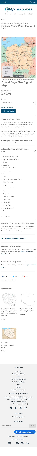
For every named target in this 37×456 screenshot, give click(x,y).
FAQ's (18, 376)
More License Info (7, 107)
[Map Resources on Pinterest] (21, 408)
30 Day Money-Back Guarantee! (13, 239)
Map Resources (20, 439)
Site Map (18, 387)
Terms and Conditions (22, 436)
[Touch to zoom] (18, 58)
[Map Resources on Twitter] (11, 408)
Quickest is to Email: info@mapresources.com (18, 397)
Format (3, 99)
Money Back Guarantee (18, 379)
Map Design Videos (18, 374)
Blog (18, 384)
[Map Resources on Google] (25, 408)
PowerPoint (5, 254)
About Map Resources (18, 390)
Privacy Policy (11, 436)
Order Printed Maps (18, 382)
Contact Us (18, 371)
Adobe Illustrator (26, 252)
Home (2, 19)
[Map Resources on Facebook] (16, 408)
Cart (34, 2)
